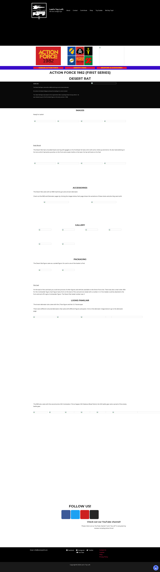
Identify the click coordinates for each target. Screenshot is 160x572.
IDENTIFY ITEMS (80, 68)
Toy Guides (99, 10)
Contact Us (102, 550)
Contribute (83, 10)
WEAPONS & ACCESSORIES (111, 68)
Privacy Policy (103, 557)
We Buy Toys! (109, 10)
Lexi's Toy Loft (56, 9)
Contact (75, 10)
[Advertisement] (80, 33)
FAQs (101, 555)
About (68, 10)
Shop (91, 10)
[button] (115, 10)
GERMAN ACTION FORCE (48, 68)
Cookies (101, 552)
